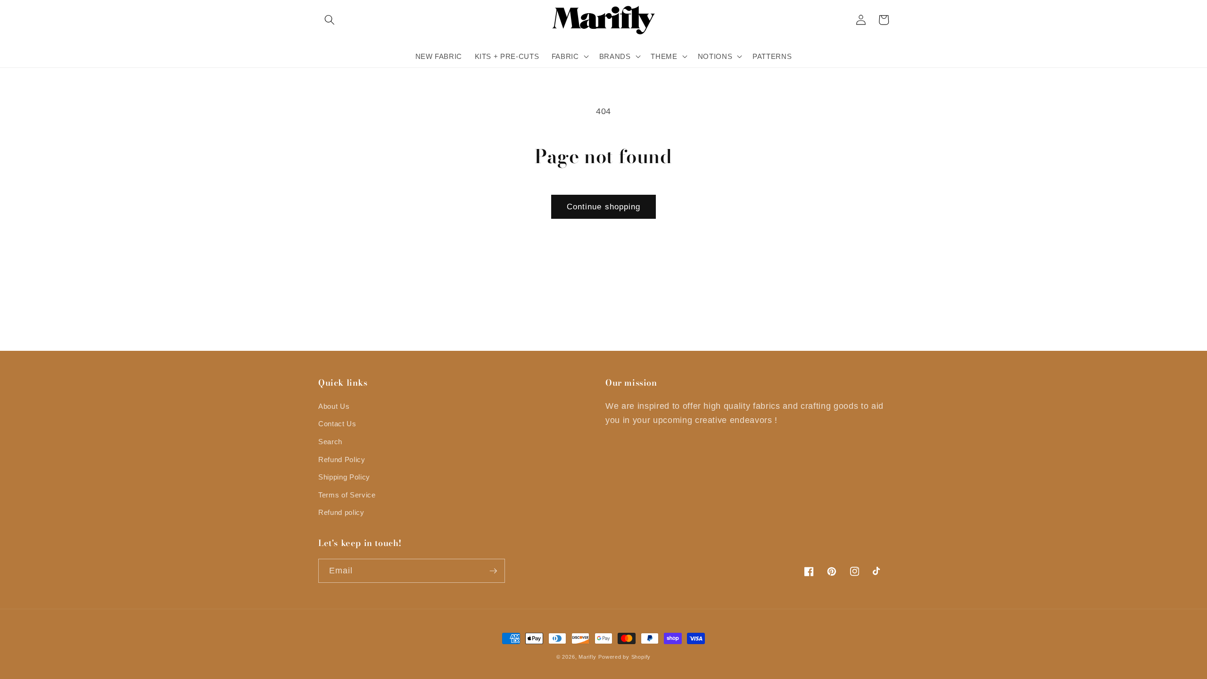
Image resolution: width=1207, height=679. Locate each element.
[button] (329, 19)
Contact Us (337, 424)
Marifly (587, 657)
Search (330, 442)
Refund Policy (341, 459)
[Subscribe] (493, 571)
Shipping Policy (344, 477)
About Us (333, 406)
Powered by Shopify (624, 657)
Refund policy (341, 512)
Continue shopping (604, 206)
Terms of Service (347, 495)
